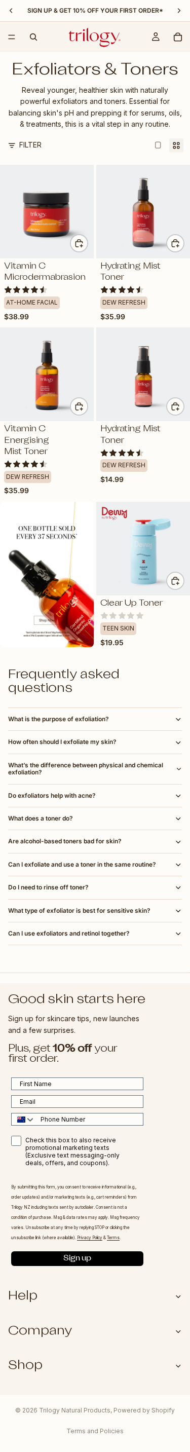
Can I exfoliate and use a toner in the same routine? (82, 864)
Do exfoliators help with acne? (52, 795)
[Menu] (11, 37)
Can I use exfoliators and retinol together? (69, 933)
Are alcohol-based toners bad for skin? (65, 841)
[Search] (33, 37)
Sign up (77, 1258)
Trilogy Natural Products (74, 1410)
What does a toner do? (40, 818)
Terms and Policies (95, 1431)
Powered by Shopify (144, 1410)
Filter (30, 144)
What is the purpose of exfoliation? (58, 719)
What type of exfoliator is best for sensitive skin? (79, 910)
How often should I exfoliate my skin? (62, 742)
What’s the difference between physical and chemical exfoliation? (85, 768)
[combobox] (23, 1119)
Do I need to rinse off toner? (48, 887)
